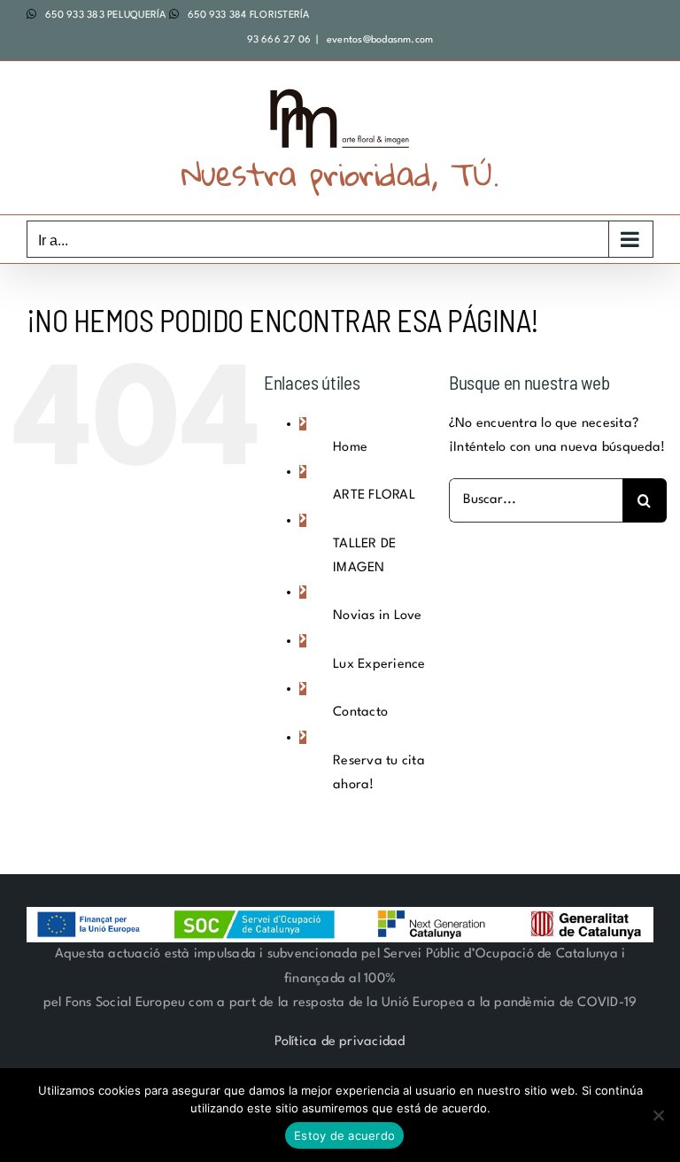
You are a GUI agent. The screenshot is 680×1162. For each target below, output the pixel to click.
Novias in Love (377, 616)
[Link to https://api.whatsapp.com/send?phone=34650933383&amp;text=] (31, 14)
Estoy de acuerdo (344, 1135)
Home (350, 447)
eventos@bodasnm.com (379, 40)
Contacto (360, 712)
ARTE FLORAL (374, 495)
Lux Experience (379, 664)
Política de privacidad (339, 1042)
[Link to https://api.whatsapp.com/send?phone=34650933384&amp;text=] (174, 14)
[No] (658, 1115)
